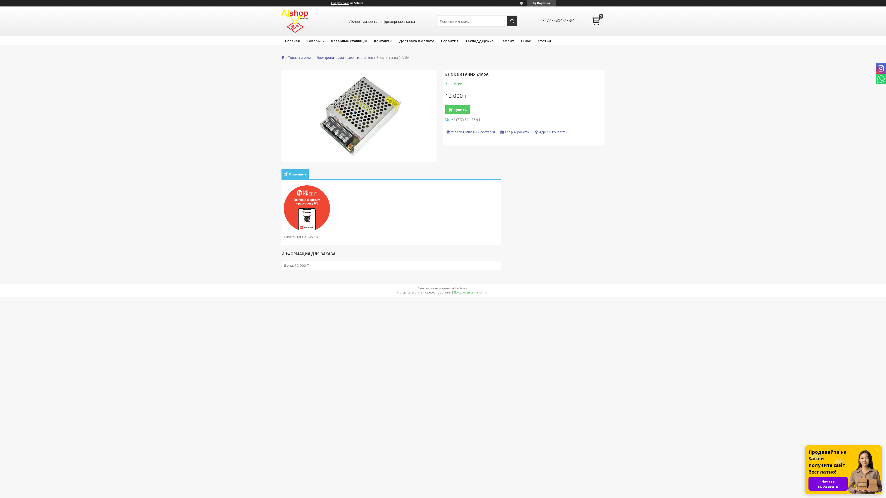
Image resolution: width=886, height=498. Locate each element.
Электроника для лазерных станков (345, 58)
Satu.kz (463, 288)
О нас (526, 41)
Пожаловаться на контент (471, 292)
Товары (313, 41)
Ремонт (507, 41)
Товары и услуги (301, 58)
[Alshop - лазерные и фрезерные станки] (294, 21)
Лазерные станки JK (349, 41)
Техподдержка (479, 41)
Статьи (544, 41)
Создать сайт (340, 3)
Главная (292, 41)
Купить (460, 109)
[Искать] (512, 21)
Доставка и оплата (416, 41)
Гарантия (449, 41)
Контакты (383, 41)
